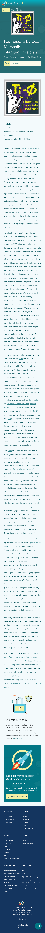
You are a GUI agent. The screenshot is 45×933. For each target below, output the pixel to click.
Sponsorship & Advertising (12, 858)
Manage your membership (12, 873)
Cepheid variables (21, 408)
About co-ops (8, 843)
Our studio (7, 849)
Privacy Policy (22, 928)
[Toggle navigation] (42, 10)
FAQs (5, 891)
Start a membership (10, 870)
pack (10, 451)
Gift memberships (9, 876)
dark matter (33, 400)
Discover (25, 822)
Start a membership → (18, 796)
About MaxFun (8, 840)
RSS (5, 152)
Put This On (9, 227)
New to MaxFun (9, 822)
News (24, 825)
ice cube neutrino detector (18, 404)
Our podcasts (8, 816)
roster (21, 359)
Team (5, 846)
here (9, 419)
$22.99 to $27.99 (14, 197)
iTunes (11, 152)
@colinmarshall (16, 683)
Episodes (25, 816)
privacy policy (18, 738)
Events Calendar (27, 828)
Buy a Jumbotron (27, 843)
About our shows (9, 819)
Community (7, 852)
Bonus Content (8, 888)
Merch (24, 840)
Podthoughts (15, 63)
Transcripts (25, 819)
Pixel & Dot (24, 925)
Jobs (5, 855)
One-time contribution (11, 885)
